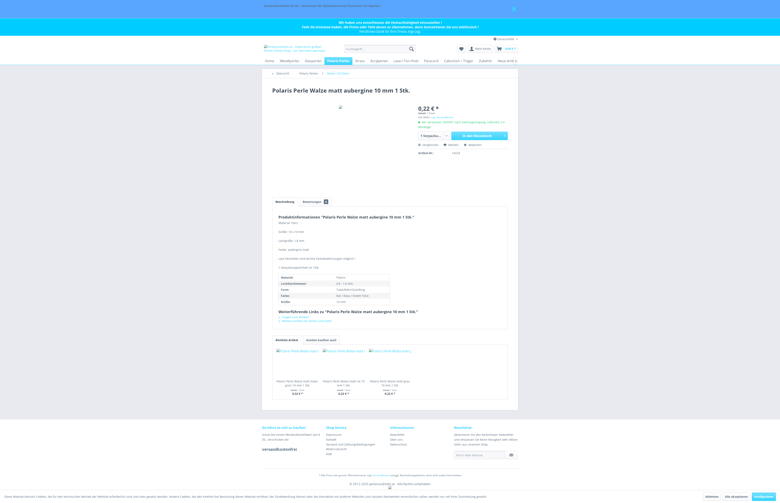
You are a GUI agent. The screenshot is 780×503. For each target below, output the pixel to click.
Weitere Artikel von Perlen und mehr (306, 321)
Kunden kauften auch (321, 340)
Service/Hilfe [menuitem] (505, 39)
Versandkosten (381, 475)
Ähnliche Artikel (286, 340)
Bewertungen (315, 202)
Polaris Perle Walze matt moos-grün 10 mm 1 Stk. (297, 383)
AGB (329, 454)
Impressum (333, 435)
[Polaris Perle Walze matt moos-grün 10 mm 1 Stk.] (297, 363)
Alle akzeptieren (736, 497)
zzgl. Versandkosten (442, 117)
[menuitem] (380, 49)
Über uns (396, 439)
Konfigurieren (764, 497)
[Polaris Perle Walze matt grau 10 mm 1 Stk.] (390, 363)
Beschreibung (284, 202)
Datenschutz (398, 444)
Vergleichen (430, 145)
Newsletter (397, 435)
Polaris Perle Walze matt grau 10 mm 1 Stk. (390, 383)
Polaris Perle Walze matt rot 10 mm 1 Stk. (344, 383)
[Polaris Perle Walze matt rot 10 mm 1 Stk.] (344, 363)
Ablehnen (712, 497)
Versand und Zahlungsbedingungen (350, 444)
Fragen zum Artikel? (295, 317)
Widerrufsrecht (336, 449)
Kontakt (331, 439)
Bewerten (475, 145)
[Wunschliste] (461, 49)
